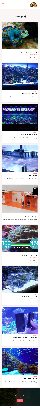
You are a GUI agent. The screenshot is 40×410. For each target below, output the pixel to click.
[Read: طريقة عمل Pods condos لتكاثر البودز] (20, 35)
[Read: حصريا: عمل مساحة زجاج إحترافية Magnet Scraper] (20, 320)
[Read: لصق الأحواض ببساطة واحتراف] (20, 361)
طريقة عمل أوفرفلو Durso (31, 175)
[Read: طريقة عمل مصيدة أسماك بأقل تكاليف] (20, 279)
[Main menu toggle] (3, 4)
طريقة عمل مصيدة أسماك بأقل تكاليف (28, 296)
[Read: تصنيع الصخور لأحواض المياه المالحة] (20, 76)
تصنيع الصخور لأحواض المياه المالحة (29, 93)
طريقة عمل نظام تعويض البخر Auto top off (27, 216)
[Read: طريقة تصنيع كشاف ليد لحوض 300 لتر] (20, 117)
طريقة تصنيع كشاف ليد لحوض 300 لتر (29, 134)
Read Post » (35, 59)
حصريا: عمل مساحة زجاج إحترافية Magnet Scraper (25, 337)
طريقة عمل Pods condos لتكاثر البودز (28, 52)
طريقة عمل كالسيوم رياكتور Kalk (29, 255)
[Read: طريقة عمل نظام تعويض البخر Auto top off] (20, 198)
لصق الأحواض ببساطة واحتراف (30, 378)
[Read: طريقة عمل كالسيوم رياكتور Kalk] (20, 238)
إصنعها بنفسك (35, 50)
